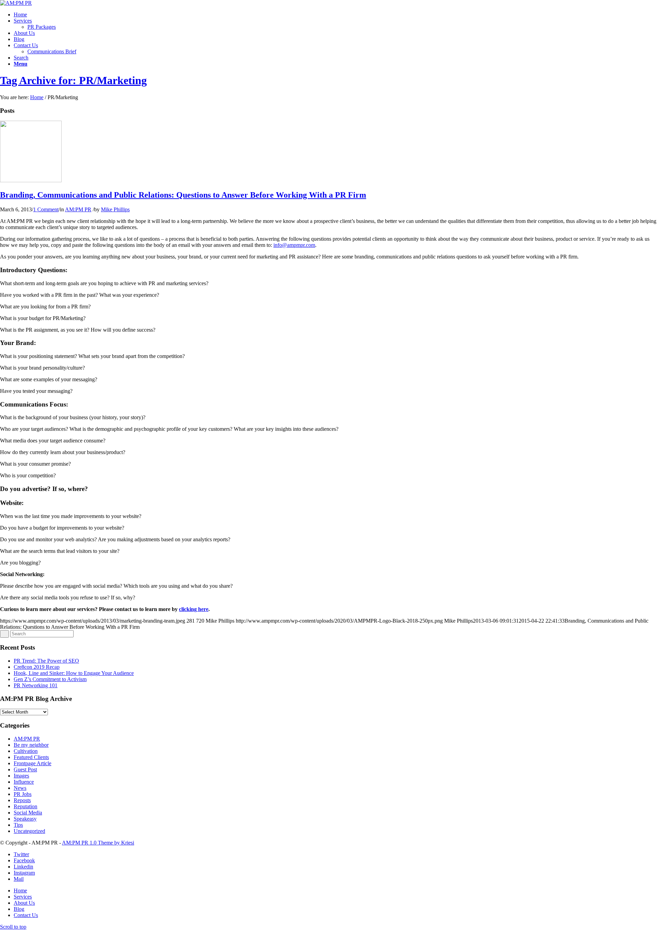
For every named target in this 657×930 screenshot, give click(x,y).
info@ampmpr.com (294, 245)
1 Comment (46, 209)
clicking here (193, 609)
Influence (24, 782)
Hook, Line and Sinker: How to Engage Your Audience (74, 673)
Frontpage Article (32, 763)
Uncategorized (29, 831)
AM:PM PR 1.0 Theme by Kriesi (98, 843)
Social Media (28, 812)
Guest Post (25, 769)
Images (21, 776)
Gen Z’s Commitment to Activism (50, 679)
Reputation (25, 806)
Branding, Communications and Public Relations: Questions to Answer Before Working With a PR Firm (183, 194)
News (20, 788)
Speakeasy (25, 819)
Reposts (22, 800)
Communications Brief (51, 51)
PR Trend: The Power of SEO (46, 661)
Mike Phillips (115, 209)
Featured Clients (31, 757)
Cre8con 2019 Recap (37, 667)
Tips (18, 825)
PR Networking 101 (35, 685)
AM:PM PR (78, 209)
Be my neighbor (31, 745)
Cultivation (26, 751)
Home (36, 97)
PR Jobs (22, 794)
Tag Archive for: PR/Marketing (73, 80)
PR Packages (41, 27)
